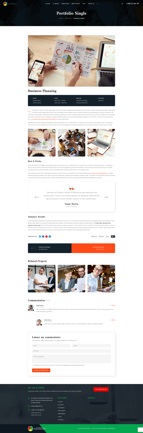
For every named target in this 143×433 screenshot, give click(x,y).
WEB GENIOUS (111, 428)
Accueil (61, 18)
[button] (122, 3)
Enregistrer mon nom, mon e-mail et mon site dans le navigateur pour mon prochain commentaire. (59, 365)
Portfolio (68, 18)
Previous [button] (37, 197)
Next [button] (106, 197)
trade (107, 236)
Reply (113, 305)
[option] (71, 197)
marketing (94, 236)
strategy (101, 236)
